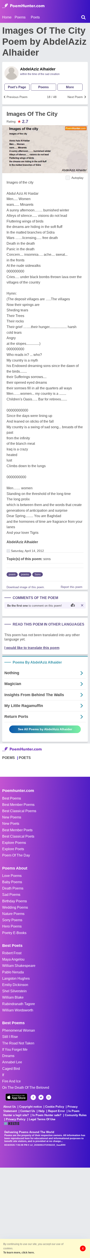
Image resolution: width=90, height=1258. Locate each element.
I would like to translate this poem (31, 648)
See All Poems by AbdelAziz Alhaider (45, 729)
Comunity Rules (76, 1115)
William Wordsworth (17, 1010)
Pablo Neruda (13, 972)
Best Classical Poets (18, 836)
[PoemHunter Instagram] (48, 1097)
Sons (38, 574)
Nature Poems (13, 914)
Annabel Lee (12, 1062)
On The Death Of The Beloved (25, 1087)
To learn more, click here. (19, 1252)
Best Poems (11, 798)
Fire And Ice (11, 1081)
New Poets (10, 823)
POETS (25, 758)
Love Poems (12, 876)
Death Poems (12, 888)
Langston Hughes (16, 978)
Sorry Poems (12, 920)
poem (12, 574)
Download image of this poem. (26, 587)
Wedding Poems (15, 907)
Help (41, 1111)
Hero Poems (12, 926)
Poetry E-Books (14, 933)
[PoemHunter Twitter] (41, 1097)
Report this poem (71, 587)
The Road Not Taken (18, 1043)
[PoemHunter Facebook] (33, 1097)
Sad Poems (11, 894)
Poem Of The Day (16, 855)
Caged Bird (11, 1068)
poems (25, 574)
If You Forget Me (15, 1049)
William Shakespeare (18, 966)
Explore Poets (13, 849)
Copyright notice (30, 1106)
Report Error (56, 1111)
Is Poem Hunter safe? (46, 1115)
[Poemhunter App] (16, 1097)
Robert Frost (11, 953)
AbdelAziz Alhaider (37, 69)
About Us (9, 1106)
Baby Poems (12, 882)
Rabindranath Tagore (18, 1004)
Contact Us (27, 1111)
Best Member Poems (18, 805)
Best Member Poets (17, 830)
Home (7, 17)
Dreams (8, 1056)
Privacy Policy (15, 1119)
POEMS (8, 758)
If (3, 1075)
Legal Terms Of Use (42, 1119)
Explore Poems (14, 843)
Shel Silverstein (14, 991)
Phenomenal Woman (18, 1030)
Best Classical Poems (19, 811)
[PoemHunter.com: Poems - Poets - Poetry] (23, 5)
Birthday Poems (14, 901)
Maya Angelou (13, 959)
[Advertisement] (45, 1212)
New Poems (11, 817)
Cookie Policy (54, 1106)
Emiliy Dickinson (15, 985)
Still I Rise (10, 1037)
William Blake (13, 997)
